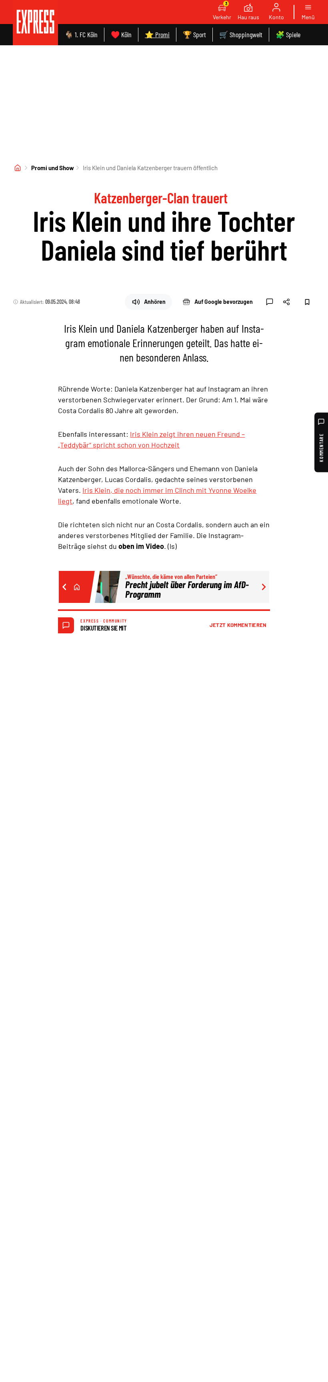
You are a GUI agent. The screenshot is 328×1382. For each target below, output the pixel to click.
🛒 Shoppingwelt (240, 34)
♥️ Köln (121, 34)
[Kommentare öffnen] (270, 302)
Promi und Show (52, 167)
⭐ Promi (157, 34)
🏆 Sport (194, 34)
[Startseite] (17, 167)
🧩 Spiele (288, 34)
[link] (35, 22)
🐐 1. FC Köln (81, 34)
